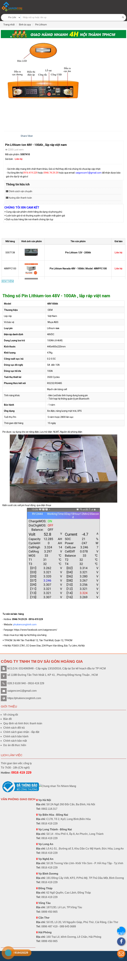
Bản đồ (7, 719)
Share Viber (27, 136)
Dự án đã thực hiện (14, 745)
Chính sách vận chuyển (20, 191)
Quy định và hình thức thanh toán (22, 723)
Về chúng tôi (10, 714)
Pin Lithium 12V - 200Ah (78, 252)
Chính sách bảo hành (15, 736)
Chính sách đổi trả (14, 727)
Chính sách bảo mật (15, 740)
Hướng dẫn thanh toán (20, 197)
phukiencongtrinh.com (25, 624)
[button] (121, 953)
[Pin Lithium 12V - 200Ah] (32, 252)
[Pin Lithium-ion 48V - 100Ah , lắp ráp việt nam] (63, 83)
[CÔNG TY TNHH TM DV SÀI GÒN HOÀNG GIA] (12, 6)
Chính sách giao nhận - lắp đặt (21, 732)
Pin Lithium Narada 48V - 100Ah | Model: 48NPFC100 (78, 268)
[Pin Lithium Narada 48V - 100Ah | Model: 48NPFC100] (32, 268)
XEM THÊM (7, 281)
